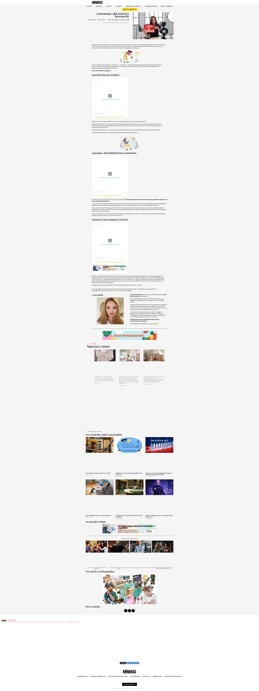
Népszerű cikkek (98, 346)
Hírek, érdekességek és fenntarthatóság (118, 20)
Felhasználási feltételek (117, 676)
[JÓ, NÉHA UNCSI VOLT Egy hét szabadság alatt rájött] (97, 643)
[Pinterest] (148, 2)
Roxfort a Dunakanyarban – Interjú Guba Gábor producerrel (159, 516)
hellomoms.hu (154, 324)
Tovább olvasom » (89, 474)
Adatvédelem (135, 676)
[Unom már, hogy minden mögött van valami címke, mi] (161, 643)
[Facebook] (144, 2)
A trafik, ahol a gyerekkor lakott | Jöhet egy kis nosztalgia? (129, 516)
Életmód (99, 6)
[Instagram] (152, 2)
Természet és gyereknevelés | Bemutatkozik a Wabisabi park (103, 377)
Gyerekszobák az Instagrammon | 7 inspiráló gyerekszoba (154, 377)
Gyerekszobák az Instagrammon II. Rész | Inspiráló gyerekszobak (129, 377)
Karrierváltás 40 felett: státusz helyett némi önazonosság (140, 567)
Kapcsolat (146, 676)
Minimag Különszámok (173, 676)
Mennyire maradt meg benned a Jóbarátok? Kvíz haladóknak (96, 568)
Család (89, 6)
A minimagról (82, 676)
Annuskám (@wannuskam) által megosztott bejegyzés (110, 195)
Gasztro (118, 6)
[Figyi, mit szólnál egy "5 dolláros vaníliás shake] (226, 643)
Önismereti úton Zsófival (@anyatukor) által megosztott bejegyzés (110, 261)
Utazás (108, 6)
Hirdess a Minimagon (97, 676)
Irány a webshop (167, 6)
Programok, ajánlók (133, 6)
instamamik (99, 431)
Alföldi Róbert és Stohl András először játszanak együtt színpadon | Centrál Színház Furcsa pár (162, 568)
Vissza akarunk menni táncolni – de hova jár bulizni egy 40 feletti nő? (118, 568)
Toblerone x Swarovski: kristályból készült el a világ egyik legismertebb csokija (158, 473)
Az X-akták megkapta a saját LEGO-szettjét (98, 473)
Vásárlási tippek (151, 6)
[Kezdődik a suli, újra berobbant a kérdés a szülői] (33, 643)
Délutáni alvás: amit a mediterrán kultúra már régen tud (129, 473)
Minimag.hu (125, 538)
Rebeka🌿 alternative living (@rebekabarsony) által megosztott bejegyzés (110, 117)
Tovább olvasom (97, 382)
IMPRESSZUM (157, 676)
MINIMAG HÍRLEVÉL (129, 9)
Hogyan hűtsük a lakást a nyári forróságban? (98, 515)
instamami (93, 431)
